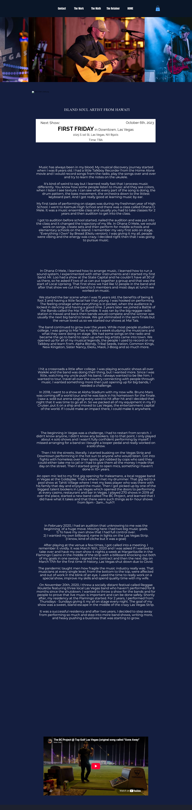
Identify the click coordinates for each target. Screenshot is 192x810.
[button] (158, 8)
